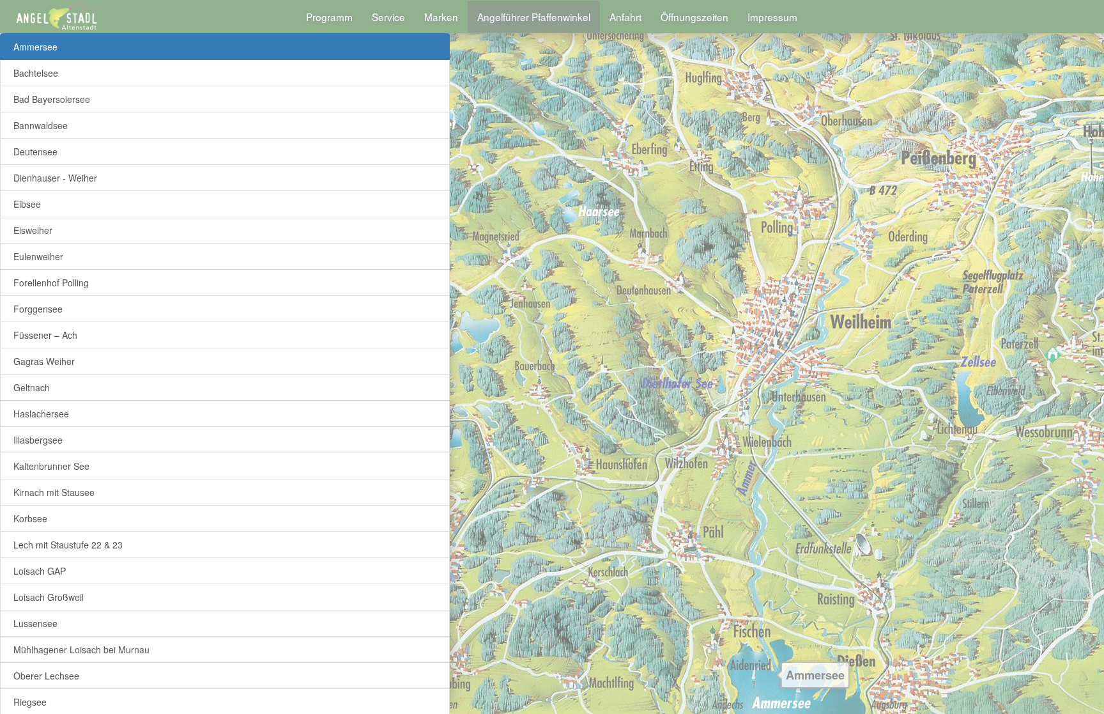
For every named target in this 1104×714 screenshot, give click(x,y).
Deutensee (35, 151)
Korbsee (30, 518)
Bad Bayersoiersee (51, 99)
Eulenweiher (38, 256)
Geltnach (31, 387)
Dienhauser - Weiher (55, 177)
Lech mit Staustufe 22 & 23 (68, 544)
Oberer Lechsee (46, 675)
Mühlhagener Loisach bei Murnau (81, 649)
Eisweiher (32, 230)
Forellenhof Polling (51, 282)
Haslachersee (41, 413)
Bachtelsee (35, 72)
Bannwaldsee (40, 125)
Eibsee (27, 204)
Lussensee (35, 623)
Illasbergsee (38, 439)
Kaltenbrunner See (51, 466)
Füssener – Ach (45, 335)
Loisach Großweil (48, 597)
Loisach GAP (39, 570)
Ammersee (35, 46)
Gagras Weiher (44, 361)
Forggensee (38, 308)
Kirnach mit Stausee (54, 492)
